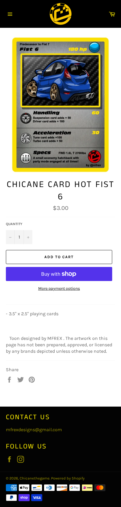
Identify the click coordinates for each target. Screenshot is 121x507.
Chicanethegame (35, 478)
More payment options (59, 288)
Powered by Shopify (68, 478)
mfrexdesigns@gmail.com (34, 429)
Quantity (14, 224)
